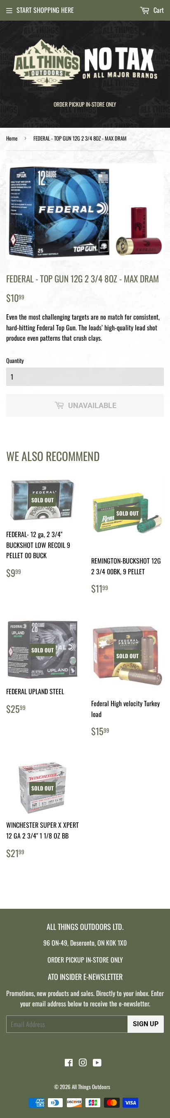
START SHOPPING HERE (45, 10)
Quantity (15, 360)
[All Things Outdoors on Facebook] (68, 1063)
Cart (158, 10)
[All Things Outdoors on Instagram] (83, 1063)
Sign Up (145, 1024)
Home (11, 138)
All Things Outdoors (91, 1086)
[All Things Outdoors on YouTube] (97, 1063)
